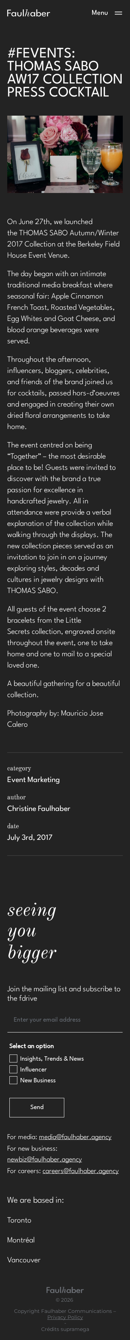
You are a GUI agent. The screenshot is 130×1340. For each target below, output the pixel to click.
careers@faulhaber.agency (81, 1171)
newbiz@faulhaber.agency (44, 1159)
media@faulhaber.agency (75, 1137)
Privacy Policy (65, 1317)
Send (37, 1107)
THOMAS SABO (43, 233)
